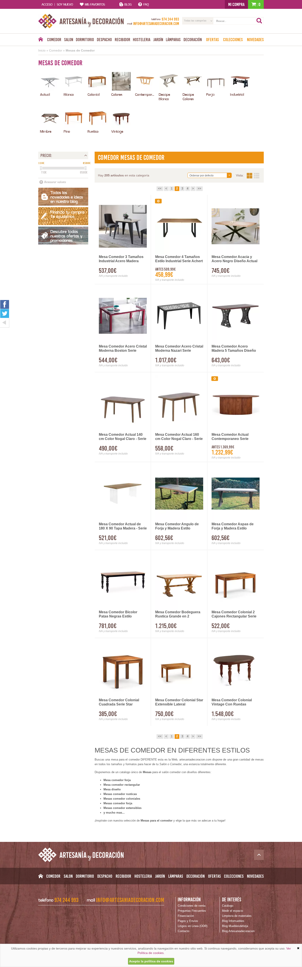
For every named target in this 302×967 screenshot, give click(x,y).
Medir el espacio (232, 910)
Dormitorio (85, 39)
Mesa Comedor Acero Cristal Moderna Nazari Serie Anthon (179, 348)
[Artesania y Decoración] (81, 21)
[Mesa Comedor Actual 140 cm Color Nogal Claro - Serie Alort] (123, 403)
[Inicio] (40, 40)
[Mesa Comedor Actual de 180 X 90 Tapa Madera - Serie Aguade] (123, 493)
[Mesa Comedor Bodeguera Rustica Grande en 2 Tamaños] (179, 581)
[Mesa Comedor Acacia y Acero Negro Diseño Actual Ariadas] (236, 226)
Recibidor (122, 39)
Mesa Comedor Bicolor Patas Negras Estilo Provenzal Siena (118, 614)
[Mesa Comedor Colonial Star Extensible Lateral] (179, 669)
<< (160, 188)
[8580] (85, 168)
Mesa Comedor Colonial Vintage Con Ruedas (232, 702)
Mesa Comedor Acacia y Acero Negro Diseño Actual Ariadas (234, 259)
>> (199, 188)
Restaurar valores (55, 182)
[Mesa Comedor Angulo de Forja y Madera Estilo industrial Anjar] (179, 493)
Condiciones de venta (191, 905)
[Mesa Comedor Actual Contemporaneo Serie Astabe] (236, 403)
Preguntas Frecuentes (192, 910)
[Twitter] (4, 313)
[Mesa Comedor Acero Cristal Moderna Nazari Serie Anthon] (179, 315)
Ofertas (212, 39)
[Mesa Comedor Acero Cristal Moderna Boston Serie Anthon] (123, 315)
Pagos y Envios (188, 920)
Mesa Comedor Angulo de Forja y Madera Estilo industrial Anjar (177, 526)
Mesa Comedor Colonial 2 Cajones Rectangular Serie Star (234, 614)
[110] (41, 168)
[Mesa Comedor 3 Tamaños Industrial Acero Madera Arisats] (123, 226)
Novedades (255, 39)
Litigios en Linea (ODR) (192, 926)
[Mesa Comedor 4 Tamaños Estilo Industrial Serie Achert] (179, 226)
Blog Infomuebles (233, 920)
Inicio (42, 50)
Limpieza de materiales (237, 915)
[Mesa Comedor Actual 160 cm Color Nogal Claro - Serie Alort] (179, 403)
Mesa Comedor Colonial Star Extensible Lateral (179, 702)
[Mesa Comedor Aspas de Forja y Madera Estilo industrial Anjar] (236, 493)
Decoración (192, 39)
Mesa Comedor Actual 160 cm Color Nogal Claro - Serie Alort (179, 437)
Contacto (183, 931)
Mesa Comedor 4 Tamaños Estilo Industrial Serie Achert (179, 259)
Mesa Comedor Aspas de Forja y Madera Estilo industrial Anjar (233, 526)
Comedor (54, 39)
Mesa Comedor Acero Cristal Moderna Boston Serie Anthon (123, 348)
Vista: (253, 175)
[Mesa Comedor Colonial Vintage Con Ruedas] (236, 669)
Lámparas (173, 39)
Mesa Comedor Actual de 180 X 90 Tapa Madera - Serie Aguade (123, 526)
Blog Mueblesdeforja (235, 926)
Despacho (104, 39)
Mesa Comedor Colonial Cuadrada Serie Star (119, 702)
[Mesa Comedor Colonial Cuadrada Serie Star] (123, 669)
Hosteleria (141, 39)
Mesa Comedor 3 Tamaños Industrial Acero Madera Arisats (121, 259)
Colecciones (233, 39)
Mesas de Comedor (80, 50)
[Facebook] (4, 304)
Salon (68, 39)
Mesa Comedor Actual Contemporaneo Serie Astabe (230, 437)
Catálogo (227, 905)
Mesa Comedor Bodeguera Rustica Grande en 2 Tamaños (177, 614)
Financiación (186, 915)
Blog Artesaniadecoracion (238, 931)
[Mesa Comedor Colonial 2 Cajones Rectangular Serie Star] (236, 581)
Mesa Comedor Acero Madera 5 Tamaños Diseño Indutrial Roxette (234, 348)
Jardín (158, 39)
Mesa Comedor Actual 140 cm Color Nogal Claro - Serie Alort (122, 437)
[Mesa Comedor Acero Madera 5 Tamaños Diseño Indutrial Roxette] (236, 315)
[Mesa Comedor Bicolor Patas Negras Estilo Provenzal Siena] (123, 581)
